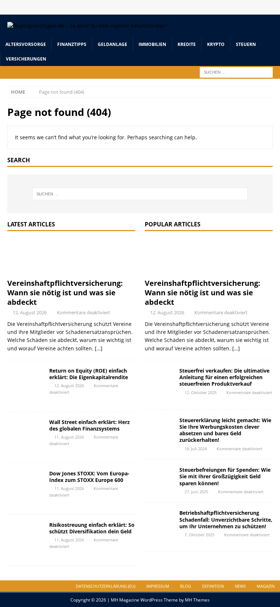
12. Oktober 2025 (200, 392)
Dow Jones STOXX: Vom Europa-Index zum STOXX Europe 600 (89, 476)
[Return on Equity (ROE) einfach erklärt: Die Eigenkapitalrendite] (25, 385)
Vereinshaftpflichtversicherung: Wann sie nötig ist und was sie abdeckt (65, 292)
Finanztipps (71, 44)
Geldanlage (112, 44)
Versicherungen (26, 59)
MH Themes (197, 600)
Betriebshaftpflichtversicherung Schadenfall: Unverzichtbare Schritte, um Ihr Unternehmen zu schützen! (225, 519)
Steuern (246, 44)
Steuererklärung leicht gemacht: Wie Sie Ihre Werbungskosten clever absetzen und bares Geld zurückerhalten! (225, 430)
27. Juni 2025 (196, 491)
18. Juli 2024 (195, 448)
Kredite (187, 44)
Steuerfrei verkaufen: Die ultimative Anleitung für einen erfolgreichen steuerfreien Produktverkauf (224, 377)
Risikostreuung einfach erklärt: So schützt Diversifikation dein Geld (92, 528)
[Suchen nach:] (236, 71)
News (240, 586)
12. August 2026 (30, 312)
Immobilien (152, 44)
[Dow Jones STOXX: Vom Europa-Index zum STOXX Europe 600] (25, 488)
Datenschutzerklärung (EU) (105, 586)
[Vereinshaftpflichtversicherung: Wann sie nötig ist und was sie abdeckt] (71, 256)
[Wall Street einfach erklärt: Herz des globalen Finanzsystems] (25, 437)
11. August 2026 (69, 437)
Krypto (216, 44)
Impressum (157, 586)
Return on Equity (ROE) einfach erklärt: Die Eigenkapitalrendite (88, 374)
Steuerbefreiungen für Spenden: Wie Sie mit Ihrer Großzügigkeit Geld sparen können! (225, 476)
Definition (213, 586)
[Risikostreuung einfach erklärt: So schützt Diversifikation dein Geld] (25, 540)
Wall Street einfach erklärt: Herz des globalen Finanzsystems (89, 425)
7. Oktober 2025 (199, 534)
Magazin (266, 586)
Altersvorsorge (25, 44)
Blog (185, 586)
